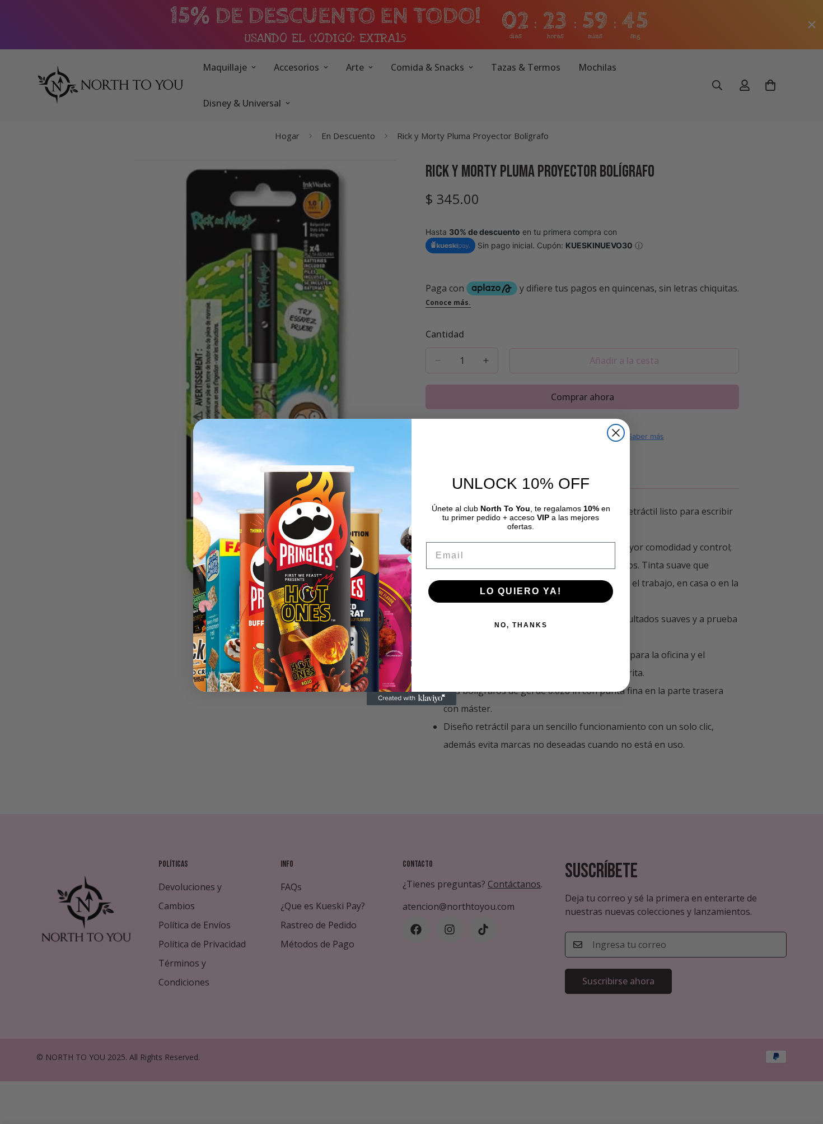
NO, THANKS (521, 625)
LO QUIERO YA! (521, 591)
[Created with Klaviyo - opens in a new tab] (411, 698)
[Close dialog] (615, 432)
